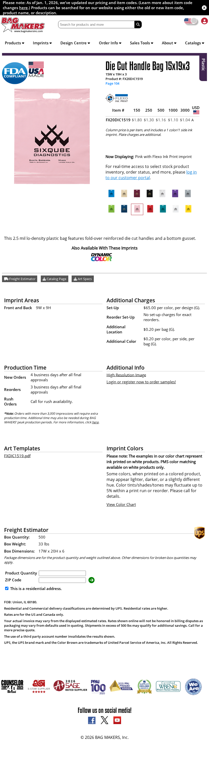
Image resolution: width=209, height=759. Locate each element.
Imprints (41, 42)
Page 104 (112, 83)
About (168, 42)
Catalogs (193, 42)
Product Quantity (21, 572)
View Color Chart (121, 504)
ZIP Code (13, 579)
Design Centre (74, 42)
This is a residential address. (35, 588)
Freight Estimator (21, 279)
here (23, 7)
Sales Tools (140, 42)
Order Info (109, 42)
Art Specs (84, 279)
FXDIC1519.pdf (17, 455)
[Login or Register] (204, 21)
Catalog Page (56, 279)
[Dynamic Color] (101, 260)
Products (13, 42)
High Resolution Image (126, 374)
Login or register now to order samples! (141, 381)
